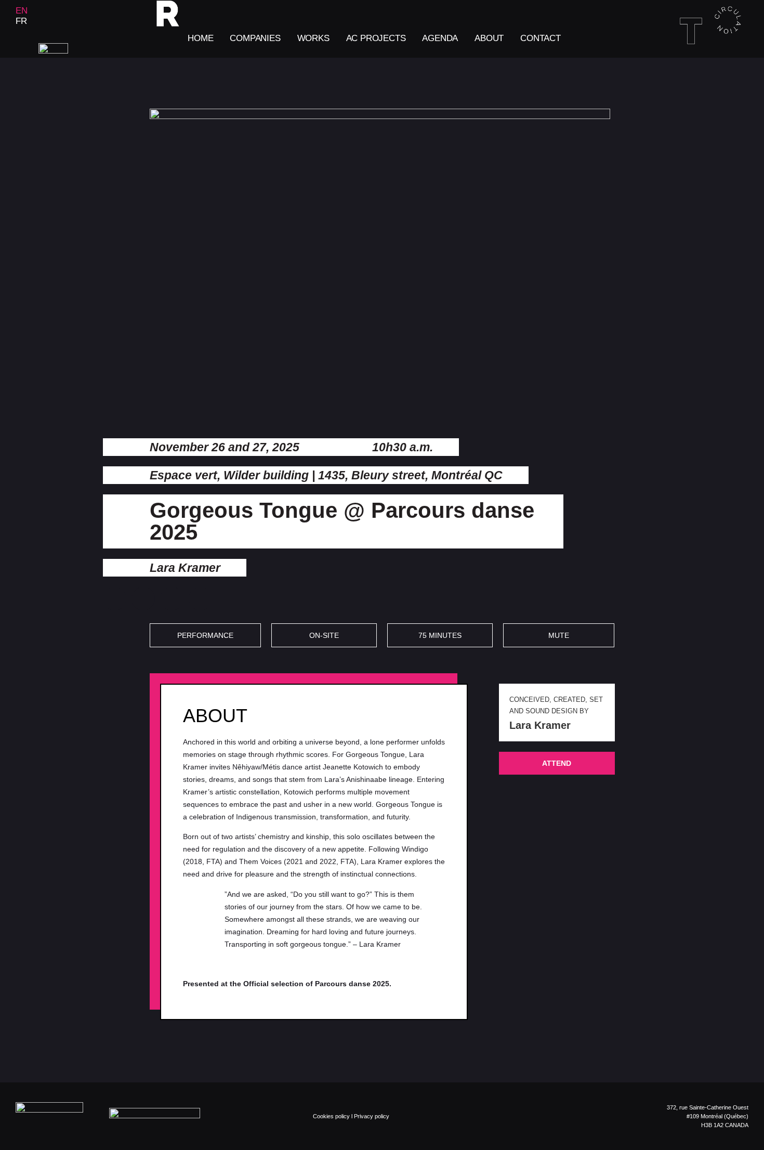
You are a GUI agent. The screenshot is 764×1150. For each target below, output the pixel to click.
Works (313, 38)
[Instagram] (710, 70)
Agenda (440, 38)
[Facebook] (691, 70)
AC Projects (376, 38)
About (489, 38)
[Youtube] (748, 70)
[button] (114, 598)
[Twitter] (729, 70)
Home (200, 38)
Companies (255, 38)
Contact (540, 38)
